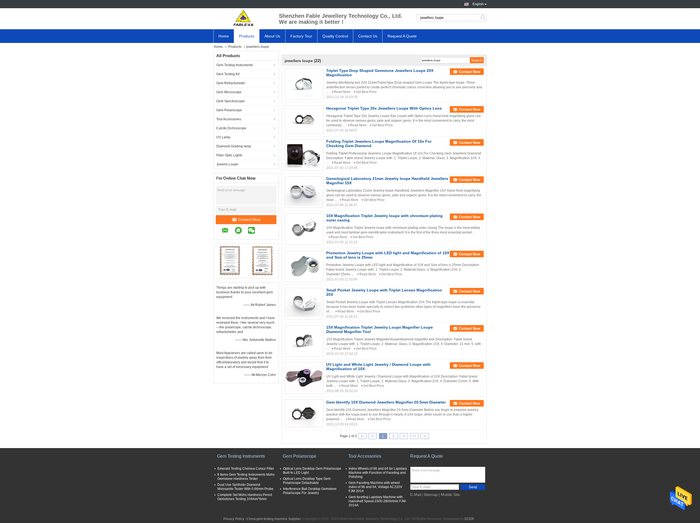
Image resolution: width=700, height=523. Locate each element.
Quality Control (335, 36)
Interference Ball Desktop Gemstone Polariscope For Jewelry (310, 491)
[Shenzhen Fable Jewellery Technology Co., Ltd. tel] (264, 231)
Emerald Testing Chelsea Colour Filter (245, 469)
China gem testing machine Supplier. (274, 519)
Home (223, 36)
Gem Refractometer (230, 83)
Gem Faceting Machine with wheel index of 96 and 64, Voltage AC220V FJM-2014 (375, 487)
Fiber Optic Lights (229, 155)
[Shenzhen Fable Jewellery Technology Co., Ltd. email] (228, 231)
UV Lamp (223, 137)
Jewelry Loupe (227, 164)
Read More (342, 92)
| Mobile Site (449, 494)
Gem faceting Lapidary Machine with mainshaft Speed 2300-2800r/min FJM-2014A (378, 501)
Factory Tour (301, 36)
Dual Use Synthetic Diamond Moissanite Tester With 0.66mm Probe (245, 487)
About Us (272, 36)
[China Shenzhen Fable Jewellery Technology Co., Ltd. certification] (230, 260)
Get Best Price (366, 92)
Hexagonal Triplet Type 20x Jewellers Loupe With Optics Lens (384, 108)
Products (246, 36)
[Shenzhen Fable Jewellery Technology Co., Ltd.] (243, 18)
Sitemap (431, 494)
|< (362, 436)
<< (373, 436)
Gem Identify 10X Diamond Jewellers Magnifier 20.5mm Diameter (386, 402)
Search (483, 17)
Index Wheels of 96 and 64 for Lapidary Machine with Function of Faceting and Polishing (378, 473)
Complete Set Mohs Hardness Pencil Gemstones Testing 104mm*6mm (244, 497)
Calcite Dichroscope (231, 128)
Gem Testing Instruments (234, 65)
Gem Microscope (228, 92)
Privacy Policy (233, 519)
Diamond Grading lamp (233, 146)
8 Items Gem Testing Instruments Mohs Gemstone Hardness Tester (246, 477)
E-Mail (415, 494)
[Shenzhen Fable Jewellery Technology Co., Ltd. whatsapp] (241, 231)
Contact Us (367, 36)
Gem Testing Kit (228, 74)
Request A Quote (402, 36)
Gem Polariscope (229, 110)
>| (424, 436)
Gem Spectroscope (230, 101)
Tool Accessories (228, 119)
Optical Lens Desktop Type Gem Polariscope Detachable (307, 481)
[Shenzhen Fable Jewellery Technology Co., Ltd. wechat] (254, 231)
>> (414, 436)
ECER (469, 519)
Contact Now (249, 219)
